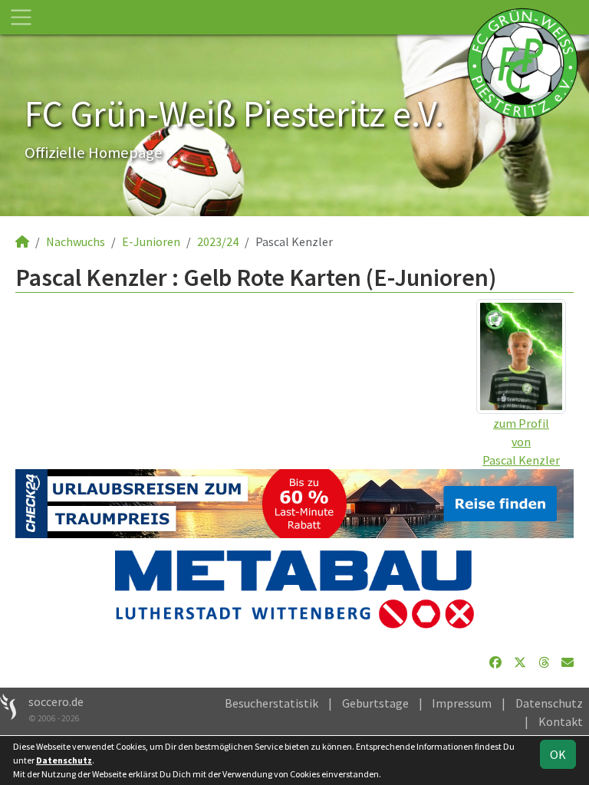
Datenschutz (549, 703)
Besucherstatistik (271, 703)
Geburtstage (375, 703)
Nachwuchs (75, 241)
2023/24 (218, 241)
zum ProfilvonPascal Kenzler (521, 441)
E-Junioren (151, 241)
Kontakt (560, 721)
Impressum (462, 703)
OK (558, 754)
